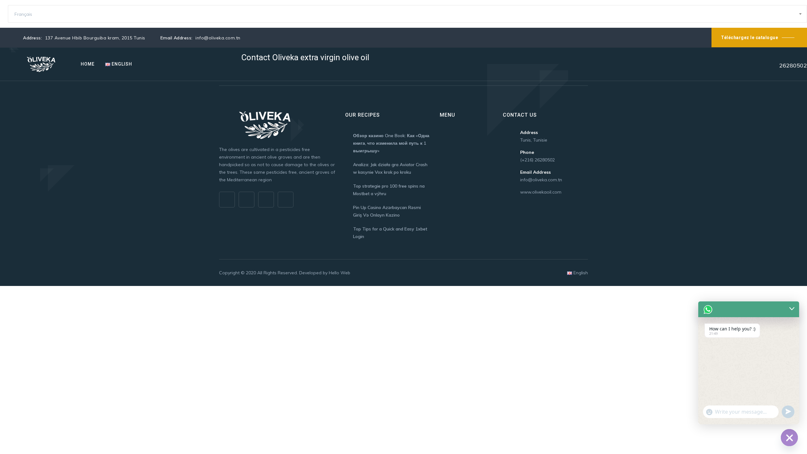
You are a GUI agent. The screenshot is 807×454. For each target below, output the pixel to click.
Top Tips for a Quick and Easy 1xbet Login (390, 232)
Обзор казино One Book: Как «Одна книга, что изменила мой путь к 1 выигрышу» (391, 143)
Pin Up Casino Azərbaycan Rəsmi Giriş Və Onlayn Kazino (387, 211)
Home (88, 64)
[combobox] (407, 14)
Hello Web (339, 273)
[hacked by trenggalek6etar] (42, 64)
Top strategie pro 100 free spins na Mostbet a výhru (389, 189)
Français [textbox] (23, 14)
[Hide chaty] (789, 437)
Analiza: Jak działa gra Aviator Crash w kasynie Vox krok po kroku (390, 168)
